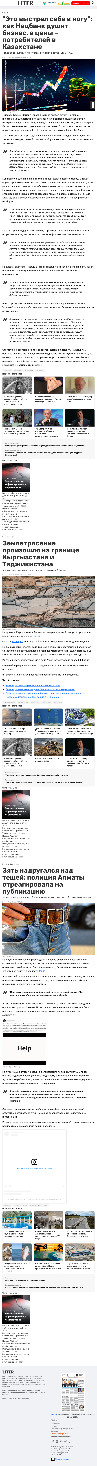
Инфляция (18, 370)
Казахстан (7, 370)
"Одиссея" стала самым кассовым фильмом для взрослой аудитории (36, 775)
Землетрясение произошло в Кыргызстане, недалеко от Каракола (44, 693)
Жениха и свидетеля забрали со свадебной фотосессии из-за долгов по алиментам (43, 782)
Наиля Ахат (7, 902)
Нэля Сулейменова (10, 575)
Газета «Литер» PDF (59, 1434)
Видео (25, 1205)
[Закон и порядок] (50, 3)
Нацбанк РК (29, 370)
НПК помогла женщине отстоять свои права (25, 1280)
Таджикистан (23, 702)
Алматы (17, 1205)
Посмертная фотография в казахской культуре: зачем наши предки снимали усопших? (45, 446)
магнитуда (58, 702)
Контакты (54, 1431)
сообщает (17, 641)
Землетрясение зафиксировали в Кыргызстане (15, 484)
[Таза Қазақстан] (65, 3)
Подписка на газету (81, 3)
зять (45, 1205)
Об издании (55, 1424)
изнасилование (35, 1205)
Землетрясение (9, 702)
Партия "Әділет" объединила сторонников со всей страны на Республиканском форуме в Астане (16, 514)
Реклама (54, 1426)
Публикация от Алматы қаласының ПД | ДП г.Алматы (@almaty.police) (34, 1199)
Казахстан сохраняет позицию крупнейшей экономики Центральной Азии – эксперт (44, 1287)
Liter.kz (36, 636)
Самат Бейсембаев (10, 57)
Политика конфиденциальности (62, 1429)
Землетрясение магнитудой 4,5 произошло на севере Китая (40, 689)
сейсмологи (47, 702)
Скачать (54, 1415)
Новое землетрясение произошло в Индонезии (33, 697)
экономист (40, 370)
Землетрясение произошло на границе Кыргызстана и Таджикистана (15, 503)
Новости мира (10, 478)
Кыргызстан (35, 702)
